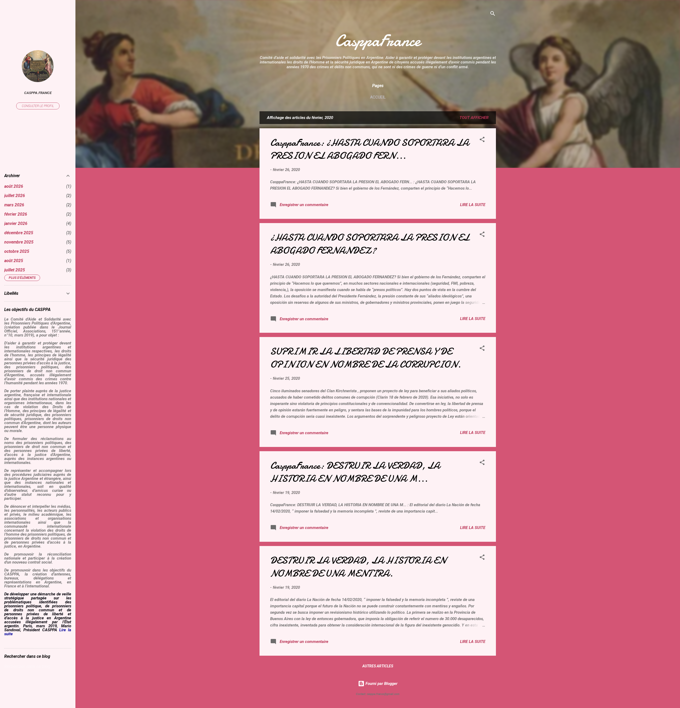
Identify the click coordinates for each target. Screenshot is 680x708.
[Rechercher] (493, 14)
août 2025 (13, 260)
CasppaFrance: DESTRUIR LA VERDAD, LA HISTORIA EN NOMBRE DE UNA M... (355, 472)
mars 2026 (14, 204)
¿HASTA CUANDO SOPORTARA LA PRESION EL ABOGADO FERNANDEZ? (369, 244)
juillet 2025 (14, 269)
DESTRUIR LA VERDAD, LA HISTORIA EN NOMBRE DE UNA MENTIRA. (358, 567)
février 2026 (15, 214)
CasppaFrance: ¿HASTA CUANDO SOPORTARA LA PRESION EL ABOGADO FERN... (369, 149)
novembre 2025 (18, 242)
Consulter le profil (38, 106)
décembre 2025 (18, 232)
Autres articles (377, 666)
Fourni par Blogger (380, 683)
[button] (482, 140)
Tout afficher (474, 117)
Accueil (378, 97)
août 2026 (13, 186)
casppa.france (38, 93)
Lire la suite (472, 204)
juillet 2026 (14, 195)
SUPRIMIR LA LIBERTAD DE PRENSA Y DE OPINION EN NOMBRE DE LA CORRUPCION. (365, 358)
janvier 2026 (15, 223)
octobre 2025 (16, 251)
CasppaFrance (377, 40)
